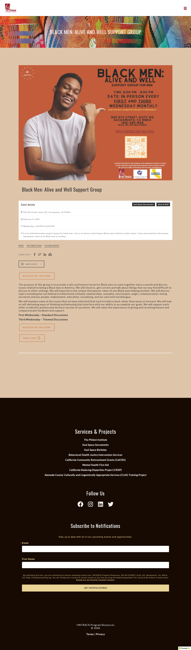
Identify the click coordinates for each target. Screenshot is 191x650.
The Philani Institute (95, 439)
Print (21, 245)
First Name (28, 559)
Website (95, 631)
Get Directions (34, 245)
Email (25, 543)
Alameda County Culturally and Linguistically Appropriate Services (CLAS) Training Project (96, 474)
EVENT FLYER (29, 338)
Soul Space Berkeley (95, 449)
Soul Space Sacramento (144, 204)
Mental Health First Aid (95, 464)
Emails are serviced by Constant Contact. (95, 580)
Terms (90, 634)
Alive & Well (163, 204)
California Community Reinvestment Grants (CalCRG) (95, 459)
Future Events (51, 245)
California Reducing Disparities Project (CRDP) (95, 469)
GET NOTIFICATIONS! (95, 588)
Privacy (100, 634)
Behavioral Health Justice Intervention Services (95, 454)
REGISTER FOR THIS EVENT (37, 275)
